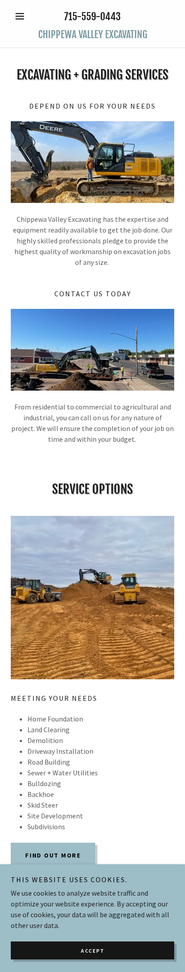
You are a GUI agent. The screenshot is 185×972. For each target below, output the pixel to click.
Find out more (53, 855)
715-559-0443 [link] (92, 16)
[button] (23, 16)
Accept (92, 950)
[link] (92, 34)
